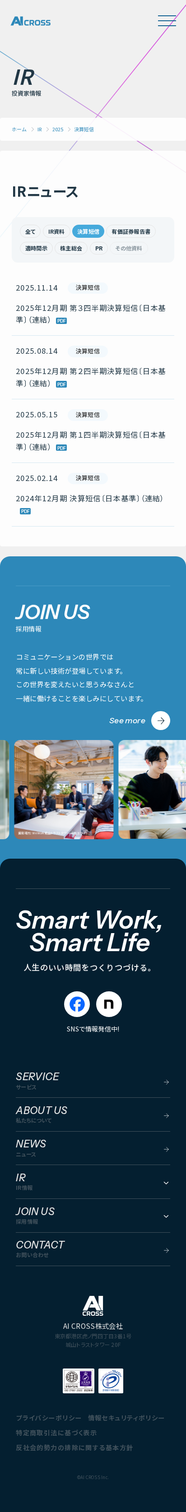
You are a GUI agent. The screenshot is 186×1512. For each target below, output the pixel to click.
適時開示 (36, 248)
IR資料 (56, 231)
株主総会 (71, 248)
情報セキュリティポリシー (126, 1417)
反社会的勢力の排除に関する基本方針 (74, 1447)
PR (98, 248)
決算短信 (88, 231)
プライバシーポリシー (49, 1417)
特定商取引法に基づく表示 (56, 1432)
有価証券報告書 (131, 231)
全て (30, 231)
